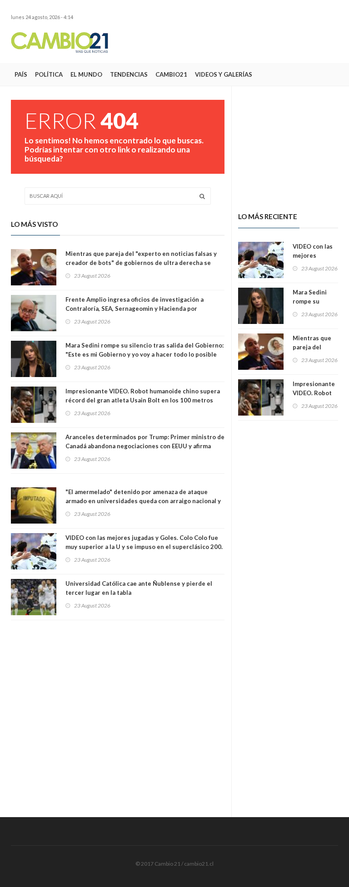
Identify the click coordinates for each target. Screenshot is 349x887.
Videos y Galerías (223, 74)
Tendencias (129, 74)
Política (49, 74)
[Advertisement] (231, 42)
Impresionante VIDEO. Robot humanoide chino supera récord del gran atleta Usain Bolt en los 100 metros (142, 395)
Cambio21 (171, 74)
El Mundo (86, 74)
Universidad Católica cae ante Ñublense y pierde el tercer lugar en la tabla (138, 588)
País (21, 74)
